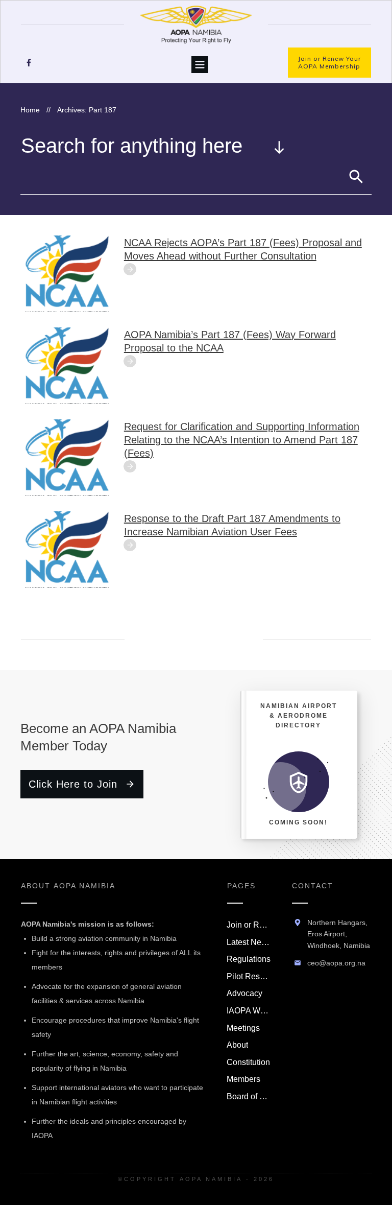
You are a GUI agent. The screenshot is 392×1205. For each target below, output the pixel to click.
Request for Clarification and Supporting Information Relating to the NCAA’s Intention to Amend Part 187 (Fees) (241, 440)
